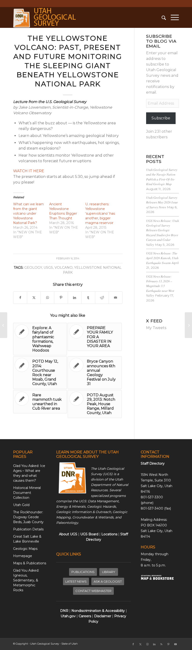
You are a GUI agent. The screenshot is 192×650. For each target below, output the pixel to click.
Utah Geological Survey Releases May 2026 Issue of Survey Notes (162, 202)
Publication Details (28, 529)
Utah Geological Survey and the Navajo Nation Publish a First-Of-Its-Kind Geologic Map (161, 176)
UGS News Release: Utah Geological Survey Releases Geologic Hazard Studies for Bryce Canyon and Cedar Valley (162, 232)
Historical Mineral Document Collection (27, 493)
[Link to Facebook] (133, 644)
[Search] (161, 17)
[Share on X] (34, 298)
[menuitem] (161, 17)
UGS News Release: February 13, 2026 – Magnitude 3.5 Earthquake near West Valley (160, 286)
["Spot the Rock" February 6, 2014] (3, 325)
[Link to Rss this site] (161, 644)
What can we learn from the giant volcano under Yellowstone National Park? (28, 213)
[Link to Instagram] (147, 644)
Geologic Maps (25, 549)
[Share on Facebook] (20, 298)
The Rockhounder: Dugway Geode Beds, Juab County (28, 517)
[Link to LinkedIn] (154, 644)
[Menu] (172, 17)
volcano (64, 267)
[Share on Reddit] (102, 298)
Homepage (22, 556)
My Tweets (156, 328)
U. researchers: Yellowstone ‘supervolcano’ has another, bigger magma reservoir (100, 213)
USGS (48, 267)
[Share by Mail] (115, 298)
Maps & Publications (29, 563)
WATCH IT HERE (28, 171)
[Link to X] (140, 644)
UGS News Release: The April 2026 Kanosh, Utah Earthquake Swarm (162, 258)
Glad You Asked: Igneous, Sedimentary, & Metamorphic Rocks (26, 580)
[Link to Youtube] (175, 644)
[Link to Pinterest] (168, 644)
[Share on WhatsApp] (47, 298)
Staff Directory (153, 463)
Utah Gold (21, 505)
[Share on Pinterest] (61, 298)
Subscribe (160, 118)
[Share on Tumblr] (88, 298)
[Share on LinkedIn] (74, 298)
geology (33, 267)
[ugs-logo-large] (45, 17)
